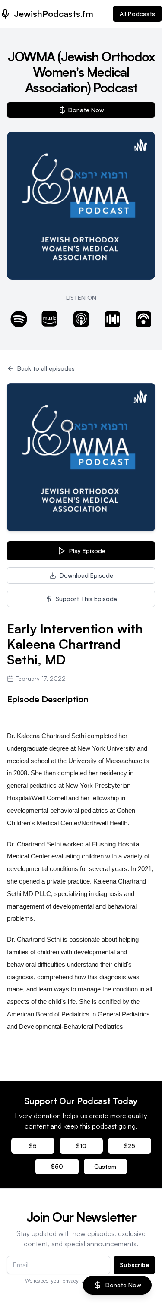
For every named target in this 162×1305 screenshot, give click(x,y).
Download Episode (86, 575)
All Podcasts (137, 13)
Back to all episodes (46, 368)
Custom (105, 1166)
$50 (57, 1166)
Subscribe (134, 1264)
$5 (33, 1145)
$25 (129, 1145)
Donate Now (86, 109)
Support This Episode (86, 598)
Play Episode (87, 550)
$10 (81, 1145)
